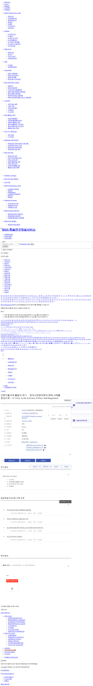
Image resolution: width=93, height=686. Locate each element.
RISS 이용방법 (12, 73)
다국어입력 (8, 238)
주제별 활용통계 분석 (15, 120)
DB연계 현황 (12, 77)
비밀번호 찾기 (12, 58)
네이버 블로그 (8, 677)
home (6, 385)
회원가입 (7, 2)
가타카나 (7, 261)
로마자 (6, 290)
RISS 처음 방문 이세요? (11, 82)
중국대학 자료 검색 (14, 149)
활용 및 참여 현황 (13, 167)
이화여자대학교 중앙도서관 (34, 450)
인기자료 (11, 137)
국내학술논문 (12, 18)
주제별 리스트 (12, 207)
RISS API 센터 (8, 152)
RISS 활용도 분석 (9, 115)
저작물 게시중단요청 (11, 657)
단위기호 (7, 286)
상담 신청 (11, 106)
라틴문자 (7, 282)
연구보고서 (11, 26)
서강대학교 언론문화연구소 (30, 413)
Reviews (10, 195)
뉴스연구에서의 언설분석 (14, 536)
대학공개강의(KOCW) (15, 618)
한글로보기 (67, 400)
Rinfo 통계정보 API (14, 162)
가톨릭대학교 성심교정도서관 (34, 445)
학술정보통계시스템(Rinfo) (16, 620)
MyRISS (6, 6)
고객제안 (11, 110)
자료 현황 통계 (12, 118)
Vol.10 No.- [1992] (27, 421)
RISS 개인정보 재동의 (11, 179)
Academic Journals (13, 189)
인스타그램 (8, 679)
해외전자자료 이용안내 (11, 211)
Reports (10, 197)
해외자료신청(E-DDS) (11, 140)
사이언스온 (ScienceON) (15, 645)
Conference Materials (14, 194)
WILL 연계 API (13, 160)
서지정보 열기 (70, 454)
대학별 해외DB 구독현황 (16, 218)
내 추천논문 (12, 34)
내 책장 (10, 36)
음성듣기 (28, 460)
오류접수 (66, 466)
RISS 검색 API (12, 156)
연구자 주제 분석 (30, 565)
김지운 (24, 410)
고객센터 (7, 8)
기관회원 (11, 627)
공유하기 (56, 466)
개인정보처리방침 (10, 650)
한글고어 (7, 265)
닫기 (2, 350)
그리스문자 (8, 267)
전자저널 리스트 (13, 203)
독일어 (6, 271)
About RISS (7, 70)
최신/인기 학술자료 (10, 131)
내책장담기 (46, 466)
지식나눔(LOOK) (13, 629)
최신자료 (11, 135)
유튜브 (6, 681)
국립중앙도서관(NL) (14, 639)
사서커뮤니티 (12, 625)
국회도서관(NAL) (13, 641)
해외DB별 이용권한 (14, 216)
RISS (27, 442)
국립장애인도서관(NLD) (16, 637)
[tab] (6, 565)
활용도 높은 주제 (13, 128)
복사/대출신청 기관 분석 (16, 126)
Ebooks (10, 190)
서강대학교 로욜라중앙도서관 (34, 447)
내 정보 (10, 65)
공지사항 (7, 182)
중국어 (6, 263)
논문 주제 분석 (17, 565)
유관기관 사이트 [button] (9, 633)
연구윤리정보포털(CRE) (15, 643)
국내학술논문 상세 (10, 387)
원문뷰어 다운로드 (10, 175)
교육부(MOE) (12, 635)
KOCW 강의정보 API (14, 158)
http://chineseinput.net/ (7, 305)
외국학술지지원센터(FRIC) (16, 622)
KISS (35, 442)
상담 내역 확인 (12, 108)
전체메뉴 (7, 9)
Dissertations (11, 192)
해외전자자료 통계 (10, 221)
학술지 (10, 22)
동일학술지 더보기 (65, 501)
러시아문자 (8, 284)
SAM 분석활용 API (14, 165)
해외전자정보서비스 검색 (12, 186)
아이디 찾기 (12, 56)
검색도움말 (8, 236)
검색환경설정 (12, 67)
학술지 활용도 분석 (14, 122)
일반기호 (7, 288)
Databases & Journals (10, 200)
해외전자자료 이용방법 (15, 95)
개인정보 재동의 (9, 652)
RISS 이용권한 (12, 88)
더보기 (68, 474)
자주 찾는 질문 (12, 104)
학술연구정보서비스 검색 (12, 13)
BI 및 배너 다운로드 (14, 79)
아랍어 (6, 292)
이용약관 (7, 648)
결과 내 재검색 (7, 249)
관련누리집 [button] (8, 616)
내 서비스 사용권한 (14, 44)
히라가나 (7, 260)
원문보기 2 (12, 460)
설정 (5, 62)
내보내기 (35, 466)
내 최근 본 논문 (13, 38)
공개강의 (11, 28)
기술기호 (7, 279)
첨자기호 (7, 281)
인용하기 (43, 460)
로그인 (6, 4)
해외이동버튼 (5, 684)
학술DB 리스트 (13, 205)
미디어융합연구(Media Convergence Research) (32, 417)
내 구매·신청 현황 (13, 42)
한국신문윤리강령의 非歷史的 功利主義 (19, 510)
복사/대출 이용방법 (14, 93)
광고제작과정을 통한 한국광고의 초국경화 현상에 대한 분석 (25, 527)
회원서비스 (8, 49)
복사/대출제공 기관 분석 (16, 124)
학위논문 (11, 16)
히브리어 (7, 273)
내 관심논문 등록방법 (15, 90)
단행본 (10, 24)
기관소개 (7, 654)
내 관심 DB (11, 46)
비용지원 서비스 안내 (15, 145)
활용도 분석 (6, 565)
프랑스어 (7, 269)
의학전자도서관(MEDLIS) (16, 631)
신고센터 (11, 112)
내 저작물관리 (12, 40)
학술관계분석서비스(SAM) (16, 624)
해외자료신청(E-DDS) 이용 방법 (18, 143)
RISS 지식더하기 (13, 75)
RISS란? (10, 86)
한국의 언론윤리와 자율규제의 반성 (17, 519)
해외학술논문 (12, 20)
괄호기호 (7, 275)
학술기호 (7, 277)
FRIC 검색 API (12, 163)
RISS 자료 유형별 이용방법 (16, 91)
